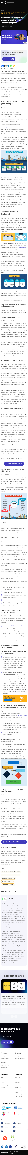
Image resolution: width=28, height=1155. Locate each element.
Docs (2, 1082)
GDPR (16, 1092)
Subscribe (6, 1042)
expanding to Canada (7, 127)
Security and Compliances (18, 1095)
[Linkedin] (8, 66)
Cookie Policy (18, 1090)
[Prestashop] (6, 1113)
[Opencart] (6, 1108)
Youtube (19, 1123)
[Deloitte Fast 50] (14, 1139)
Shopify (3, 1056)
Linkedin (19, 1127)
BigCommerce (5, 1065)
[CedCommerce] (9, 2)
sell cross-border (22, 715)
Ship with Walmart (8, 291)
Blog (2, 1077)
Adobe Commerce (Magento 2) (6, 1061)
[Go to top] (24, 1146)
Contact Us (18, 1080)
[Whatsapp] (11, 66)
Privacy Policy (18, 1087)
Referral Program (5, 1085)
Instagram (7, 1127)
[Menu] (2, 3)
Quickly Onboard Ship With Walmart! (14, 842)
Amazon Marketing (20, 1058)
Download (7, 59)
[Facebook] (2, 66)
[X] (5, 66)
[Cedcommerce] (21, 1146)
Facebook (7, 1123)
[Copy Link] (14, 66)
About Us (17, 1077)
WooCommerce (5, 1058)
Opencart (3, 1070)
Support (3, 1087)
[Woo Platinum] (19, 1108)
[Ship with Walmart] (14, 161)
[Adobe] (19, 1113)
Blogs (2, 10)
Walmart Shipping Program (14, 463)
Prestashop (4, 1067)
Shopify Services (19, 1056)
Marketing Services (20, 1061)
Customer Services (20, 1099)
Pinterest (19, 1131)
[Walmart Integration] (15, 698)
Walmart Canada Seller (17, 626)
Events (17, 1085)
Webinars (3, 1080)
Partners (17, 1082)
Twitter (7, 1131)
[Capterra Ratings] (5, 1139)
